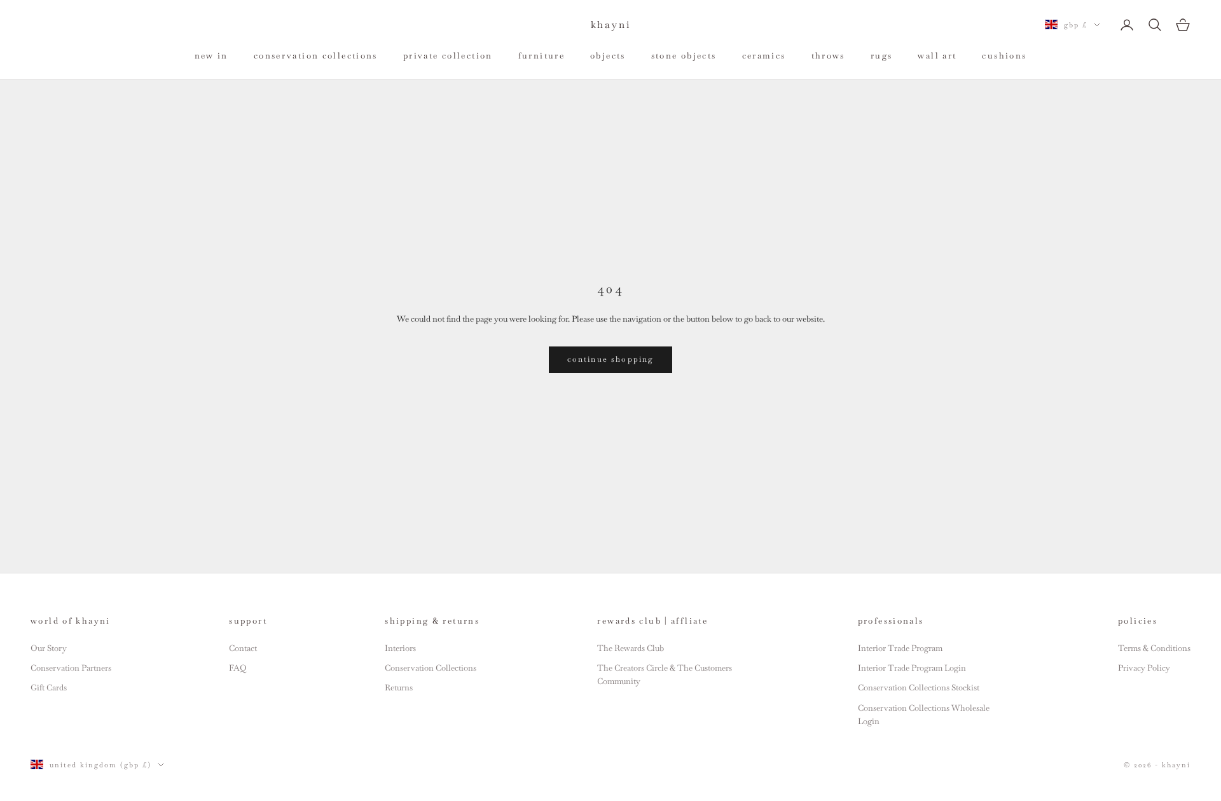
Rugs (882, 55)
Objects (608, 55)
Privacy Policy (1144, 667)
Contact (243, 648)
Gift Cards (49, 687)
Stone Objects (684, 55)
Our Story (49, 648)
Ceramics (764, 55)
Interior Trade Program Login (912, 667)
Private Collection (448, 55)
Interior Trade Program (900, 648)
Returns (399, 687)
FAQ (237, 667)
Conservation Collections (316, 55)
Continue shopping (610, 359)
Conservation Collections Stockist (918, 687)
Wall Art (937, 55)
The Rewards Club (630, 648)
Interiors (400, 648)
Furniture (541, 55)
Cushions (1004, 55)
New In (211, 55)
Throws (828, 55)
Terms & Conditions (1154, 648)
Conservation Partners (71, 667)
